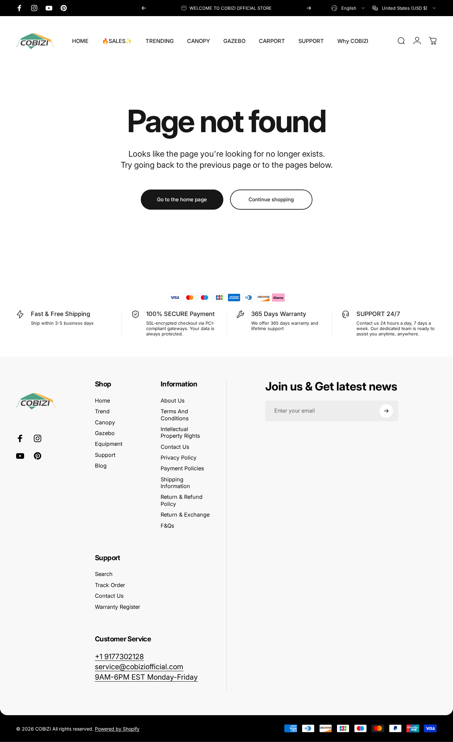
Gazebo (105, 433)
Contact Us (175, 446)
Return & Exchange (185, 514)
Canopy (105, 422)
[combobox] (348, 8)
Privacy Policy (178, 457)
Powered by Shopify (117, 728)
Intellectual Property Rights (180, 432)
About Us (172, 400)
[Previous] (143, 8)
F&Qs (167, 525)
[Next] (308, 8)
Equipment (108, 443)
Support (105, 455)
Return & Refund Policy (182, 500)
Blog (101, 465)
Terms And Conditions (174, 414)
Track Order (110, 585)
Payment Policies (182, 468)
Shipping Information (175, 482)
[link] (146, 677)
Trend (102, 411)
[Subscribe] (386, 411)
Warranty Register (117, 606)
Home (102, 400)
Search (104, 574)
